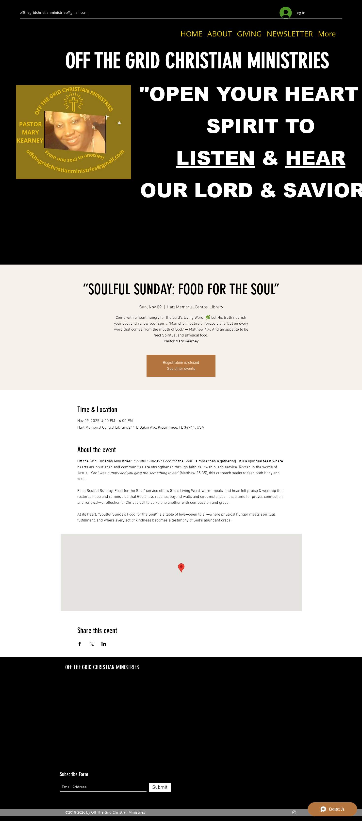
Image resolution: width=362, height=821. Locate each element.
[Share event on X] (91, 644)
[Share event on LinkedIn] (103, 644)
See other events (181, 368)
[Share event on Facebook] (79, 644)
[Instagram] (294, 812)
